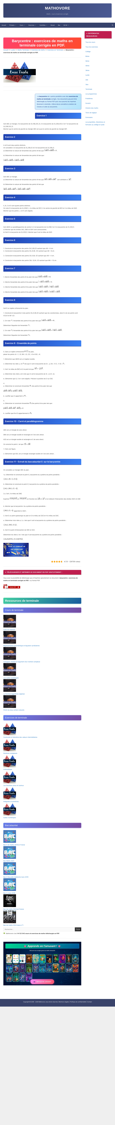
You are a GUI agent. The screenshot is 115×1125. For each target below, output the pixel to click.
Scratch (88, 103)
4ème (87, 66)
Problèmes (89, 98)
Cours (21, 25)
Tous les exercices (91, 47)
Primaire (11, 25)
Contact (89, 1002)
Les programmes (91, 94)
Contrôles (42, 25)
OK (79, 929)
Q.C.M (65, 25)
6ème (87, 56)
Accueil (4, 25)
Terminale (88, 89)
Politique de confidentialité (78, 1002)
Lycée (13, 50)
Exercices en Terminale (55, 50)
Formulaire (89, 117)
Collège (88, 51)
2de (86, 80)
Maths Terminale (23, 50)
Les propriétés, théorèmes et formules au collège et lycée (95, 123)
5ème (87, 61)
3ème (87, 70)
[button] (11, 586)
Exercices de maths (38, 50)
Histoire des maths (91, 108)
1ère (86, 84)
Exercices (31, 25)
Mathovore (57, 8)
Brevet (53, 25)
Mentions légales (64, 1002)
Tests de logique (91, 113)
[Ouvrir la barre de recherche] (112, 25)
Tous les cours (90, 42)
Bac (59, 25)
